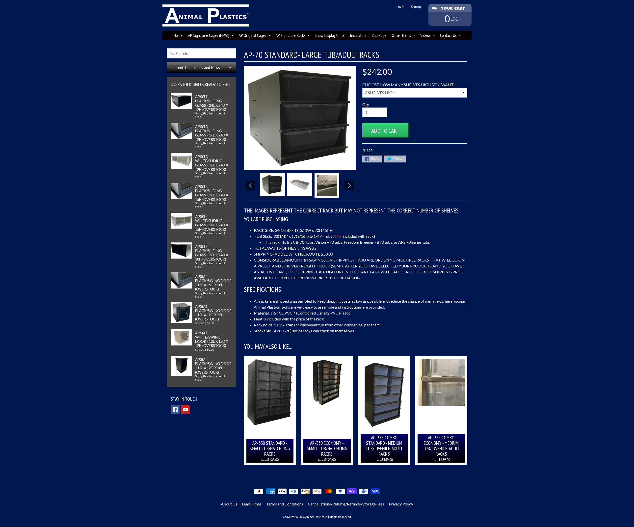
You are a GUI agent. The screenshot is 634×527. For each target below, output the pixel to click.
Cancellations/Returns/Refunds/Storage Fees (346, 503)
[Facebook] (175, 409)
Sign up (416, 6)
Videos (425, 35)
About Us (229, 503)
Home (178, 35)
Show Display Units (329, 35)
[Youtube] (185, 409)
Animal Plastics (314, 516)
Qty (365, 104)
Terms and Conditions (284, 503)
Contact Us (448, 35)
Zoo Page (379, 35)
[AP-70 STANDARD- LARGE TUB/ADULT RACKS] (272, 184)
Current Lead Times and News (195, 67)
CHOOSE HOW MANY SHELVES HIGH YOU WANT (408, 84)
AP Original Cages (252, 35)
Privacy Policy (401, 503)
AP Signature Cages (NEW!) (208, 35)
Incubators (358, 35)
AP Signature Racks (290, 35)
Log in (400, 6)
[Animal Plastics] (205, 15)
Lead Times (252, 503)
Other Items (401, 35)
